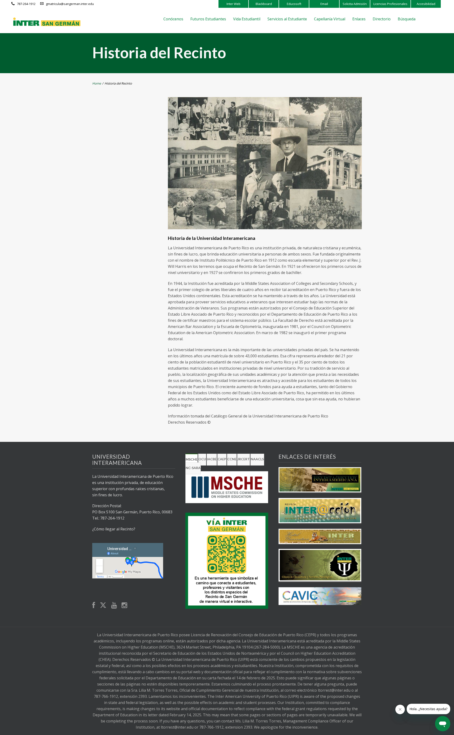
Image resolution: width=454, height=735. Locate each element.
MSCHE (191, 459)
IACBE (212, 459)
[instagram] (124, 605)
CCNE (231, 459)
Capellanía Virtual (329, 19)
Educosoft (294, 4)
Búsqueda (406, 19)
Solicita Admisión (355, 4)
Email (324, 4)
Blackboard (264, 4)
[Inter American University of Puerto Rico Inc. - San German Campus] (46, 22)
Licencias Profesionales (390, 4)
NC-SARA (193, 468)
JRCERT (243, 459)
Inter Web (233, 4)
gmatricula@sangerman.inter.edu (70, 4)
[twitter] (103, 605)
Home (96, 83)
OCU (202, 459)
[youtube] (114, 605)
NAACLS (257, 459)
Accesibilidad (426, 4)
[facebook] (93, 605)
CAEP (222, 459)
